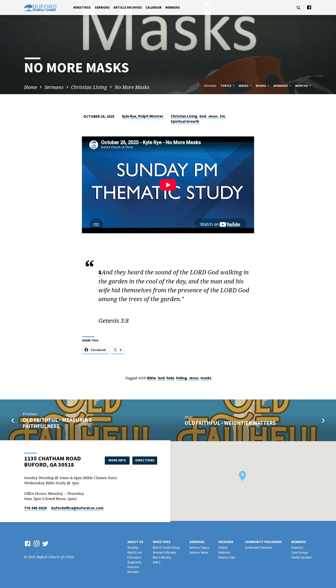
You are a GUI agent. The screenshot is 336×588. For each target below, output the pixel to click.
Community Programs (263, 542)
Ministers (133, 572)
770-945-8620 (35, 508)
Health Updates (301, 557)
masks (205, 378)
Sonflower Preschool (258, 547)
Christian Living (89, 87)
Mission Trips (226, 557)
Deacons (133, 567)
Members (172, 7)
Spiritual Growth (185, 121)
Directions (144, 460)
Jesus (213, 116)
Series (244, 86)
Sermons (102, 7)
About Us (135, 542)
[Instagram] (36, 543)
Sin (222, 116)
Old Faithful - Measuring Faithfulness (57, 422)
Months (301, 86)
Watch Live (134, 552)
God (202, 116)
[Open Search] (298, 7)
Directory (297, 547)
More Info (117, 460)
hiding (181, 378)
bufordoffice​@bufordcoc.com (77, 508)
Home (30, 87)
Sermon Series (198, 552)
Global (223, 547)
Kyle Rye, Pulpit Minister (142, 116)
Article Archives (127, 7)
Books (261, 86)
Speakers (281, 86)
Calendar (154, 7)
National (224, 552)
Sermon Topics (199, 547)
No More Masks (132, 87)
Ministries (82, 7)
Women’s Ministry (164, 552)
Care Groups (299, 552)
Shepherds (134, 562)
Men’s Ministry (162, 557)
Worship (132, 547)
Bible (151, 378)
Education (134, 557)
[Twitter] (45, 543)
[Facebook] (309, 7)
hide (170, 378)
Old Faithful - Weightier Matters (230, 422)
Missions (225, 542)
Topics (226, 86)
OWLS (156, 562)
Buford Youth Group (166, 547)
